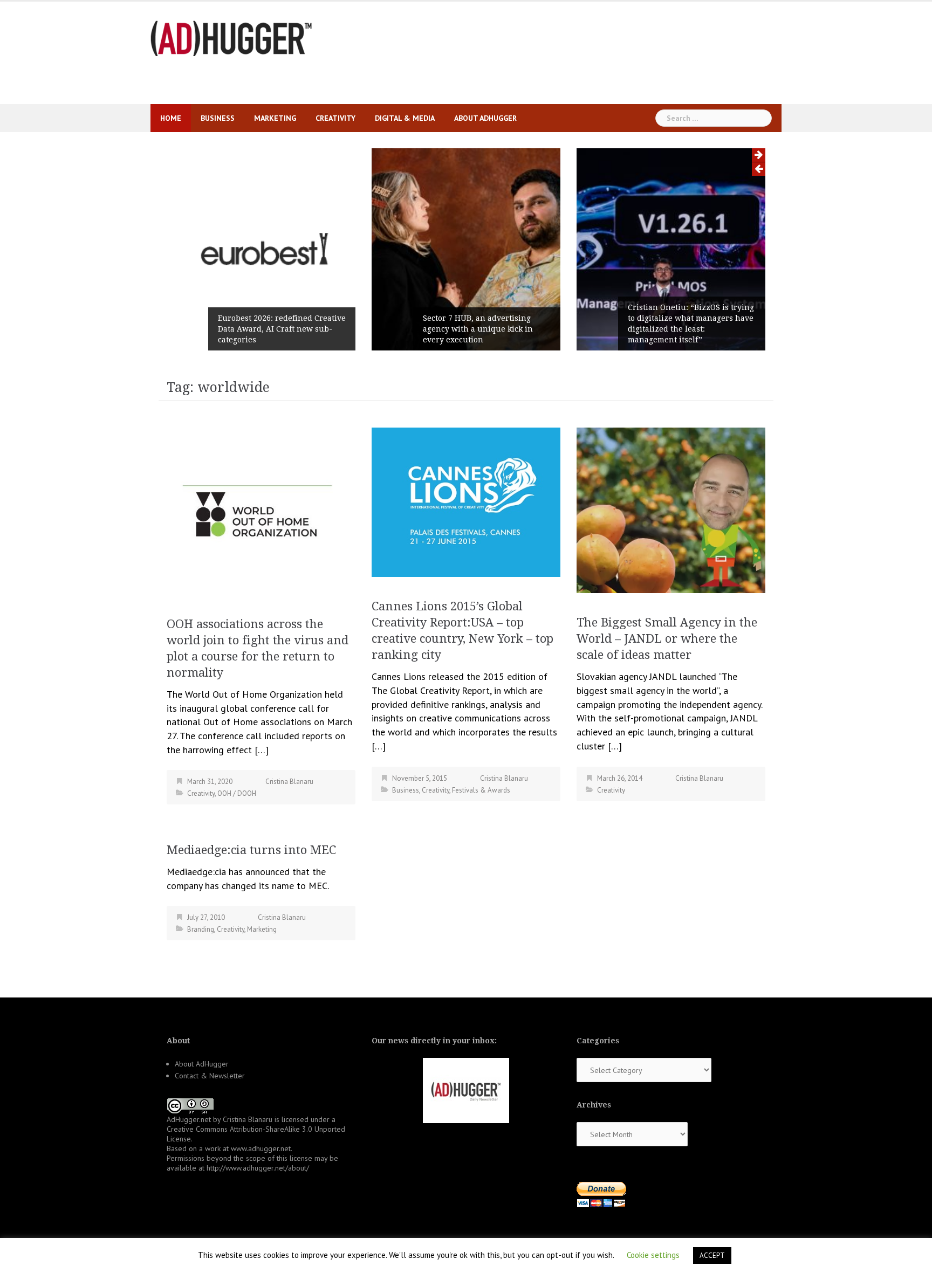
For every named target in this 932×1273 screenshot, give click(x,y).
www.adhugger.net (261, 1148)
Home (170, 118)
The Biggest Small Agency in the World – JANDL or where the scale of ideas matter (667, 639)
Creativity (335, 118)
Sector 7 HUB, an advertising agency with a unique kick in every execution (478, 329)
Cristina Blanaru (289, 781)
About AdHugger (485, 118)
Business (218, 118)
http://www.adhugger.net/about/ (258, 1168)
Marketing (275, 118)
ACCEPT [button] (712, 1255)
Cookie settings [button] (653, 1255)
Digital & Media (405, 118)
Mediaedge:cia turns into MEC (251, 850)
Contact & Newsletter (210, 1076)
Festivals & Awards (481, 790)
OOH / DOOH (236, 793)
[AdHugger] (231, 37)
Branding (200, 929)
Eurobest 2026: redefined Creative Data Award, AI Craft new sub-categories (282, 329)
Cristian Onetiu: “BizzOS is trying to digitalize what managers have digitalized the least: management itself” (691, 323)
